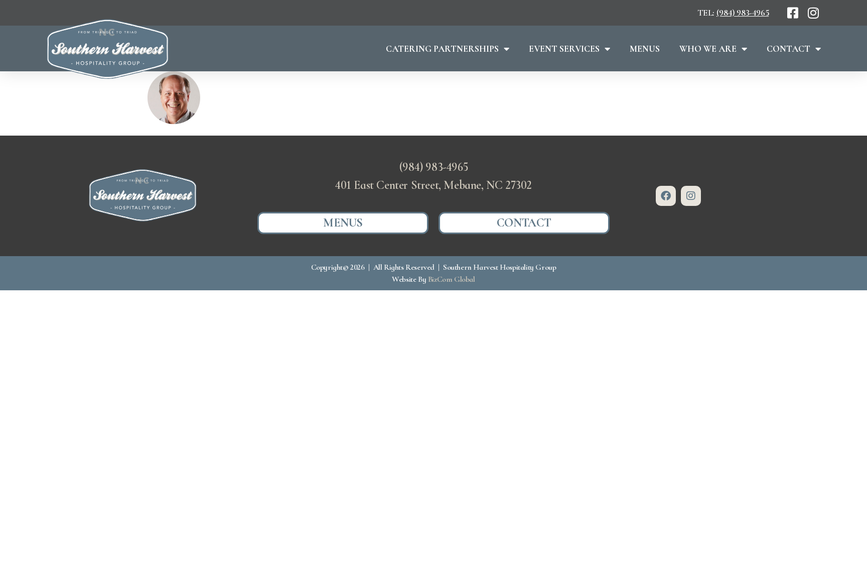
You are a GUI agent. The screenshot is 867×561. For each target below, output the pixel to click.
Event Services (564, 49)
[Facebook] (666, 196)
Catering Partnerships (442, 49)
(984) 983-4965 (742, 12)
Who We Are (708, 49)
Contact (788, 49)
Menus (645, 49)
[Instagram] (691, 196)
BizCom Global (451, 279)
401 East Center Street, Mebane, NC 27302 (433, 185)
